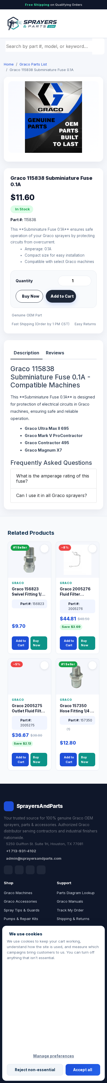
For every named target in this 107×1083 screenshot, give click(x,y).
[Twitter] (30, 869)
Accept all (82, 1070)
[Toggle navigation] (93, 23)
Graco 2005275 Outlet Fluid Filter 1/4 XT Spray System (28, 709)
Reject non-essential (35, 1070)
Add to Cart (62, 296)
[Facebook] (8, 869)
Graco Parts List (33, 64)
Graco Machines (18, 893)
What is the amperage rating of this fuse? (52, 478)
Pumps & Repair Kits (21, 918)
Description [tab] (26, 352)
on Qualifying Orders (53, 5)
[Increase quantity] (86, 281)
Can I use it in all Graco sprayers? (51, 495)
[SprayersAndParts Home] (31, 24)
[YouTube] (41, 869)
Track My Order (70, 910)
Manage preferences (53, 1056)
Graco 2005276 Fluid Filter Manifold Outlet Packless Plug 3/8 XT (77, 592)
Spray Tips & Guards (22, 910)
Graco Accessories (20, 901)
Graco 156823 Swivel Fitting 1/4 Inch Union (28, 592)
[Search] (99, 46)
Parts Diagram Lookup (76, 893)
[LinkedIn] (19, 869)
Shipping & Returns (73, 918)
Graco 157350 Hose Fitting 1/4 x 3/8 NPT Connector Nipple (77, 709)
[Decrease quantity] (63, 281)
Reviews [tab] (55, 352)
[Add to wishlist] (85, 296)
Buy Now (30, 296)
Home (9, 64)
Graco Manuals (70, 901)
